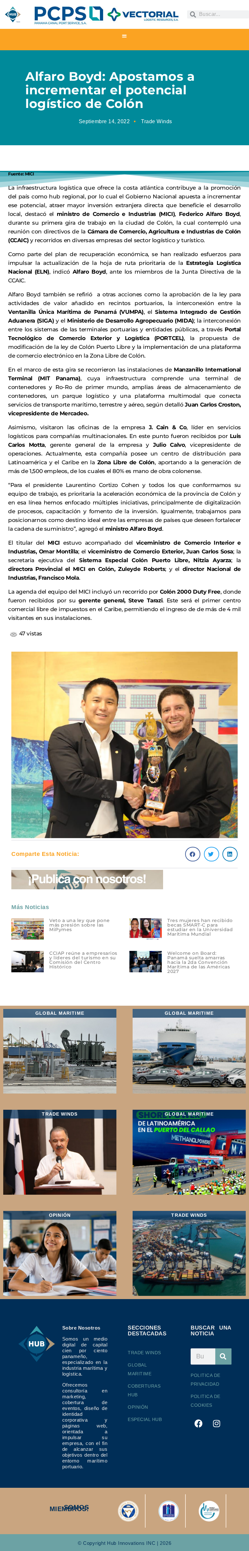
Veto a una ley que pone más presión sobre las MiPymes (79, 925)
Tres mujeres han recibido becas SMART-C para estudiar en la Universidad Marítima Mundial (200, 927)
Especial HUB (145, 1419)
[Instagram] (217, 1423)
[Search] (223, 1356)
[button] (124, 36)
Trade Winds (156, 121)
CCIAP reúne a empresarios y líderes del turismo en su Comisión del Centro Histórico (83, 960)
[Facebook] (199, 1423)
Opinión (138, 1407)
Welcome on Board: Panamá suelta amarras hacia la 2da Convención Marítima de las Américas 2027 (198, 962)
